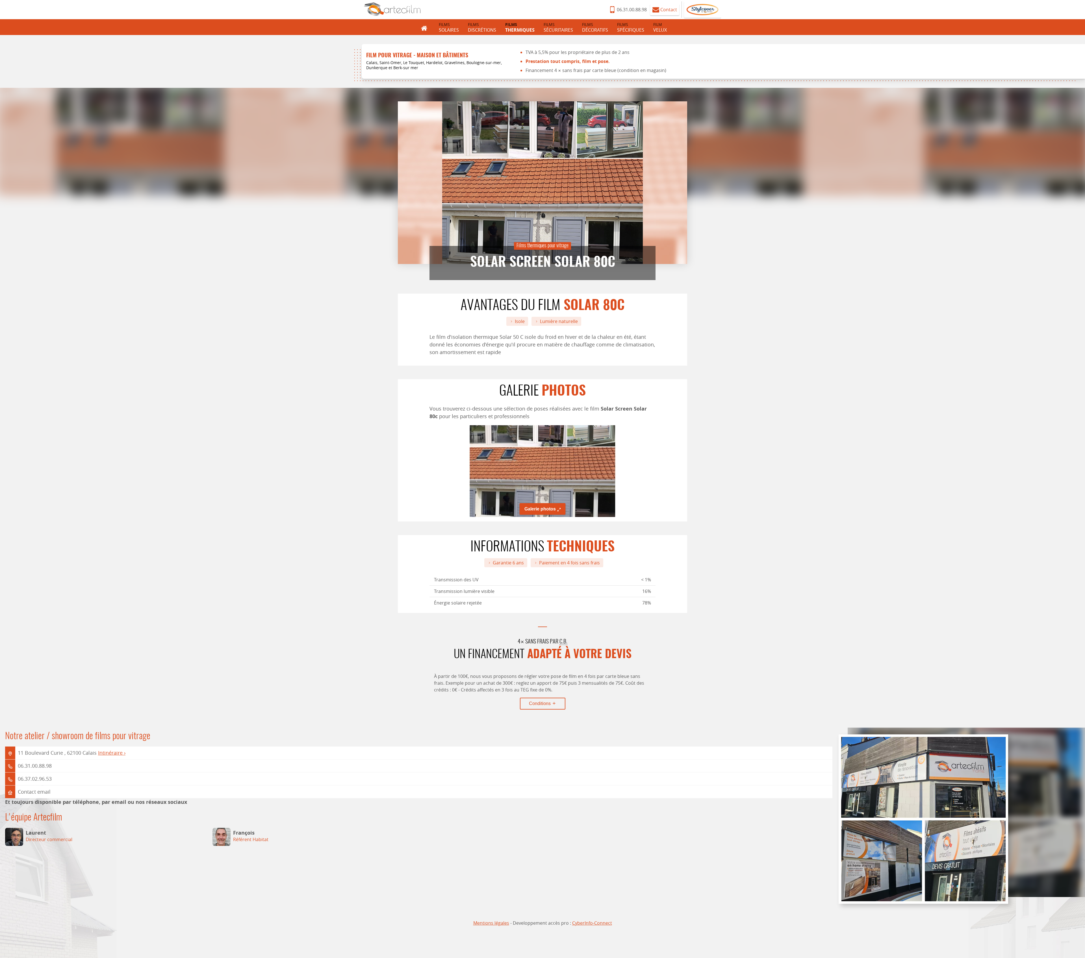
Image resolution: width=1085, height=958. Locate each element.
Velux (660, 27)
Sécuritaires (558, 27)
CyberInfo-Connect (592, 923)
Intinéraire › (111, 752)
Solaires (449, 27)
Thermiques (520, 27)
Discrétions (482, 27)
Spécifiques (630, 27)
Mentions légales (491, 923)
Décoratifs (595, 27)
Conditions (540, 703)
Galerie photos (540, 509)
